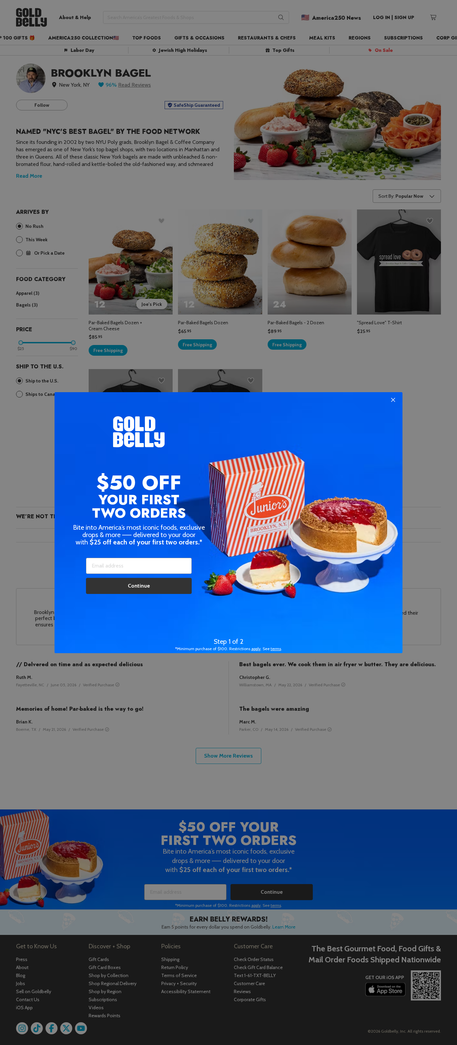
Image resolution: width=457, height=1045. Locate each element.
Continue (139, 586)
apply (256, 648)
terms (276, 648)
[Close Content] (393, 400)
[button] (228, 522)
